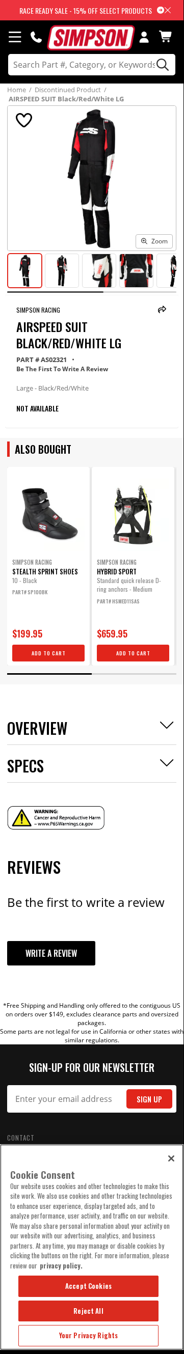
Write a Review (51, 953)
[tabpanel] (48, 566)
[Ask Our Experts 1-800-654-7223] (36, 36)
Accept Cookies (88, 1286)
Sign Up (149, 1099)
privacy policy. (61, 1265)
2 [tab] (134, 674)
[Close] (171, 1158)
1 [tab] (49, 674)
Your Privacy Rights (88, 1335)
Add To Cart (49, 653)
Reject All (88, 1311)
